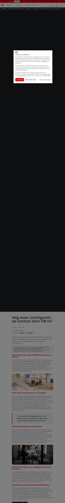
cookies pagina (46, 74)
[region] (32, 66)
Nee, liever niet (31, 79)
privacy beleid (22, 75)
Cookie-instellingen (45, 79)
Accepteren (19, 79)
